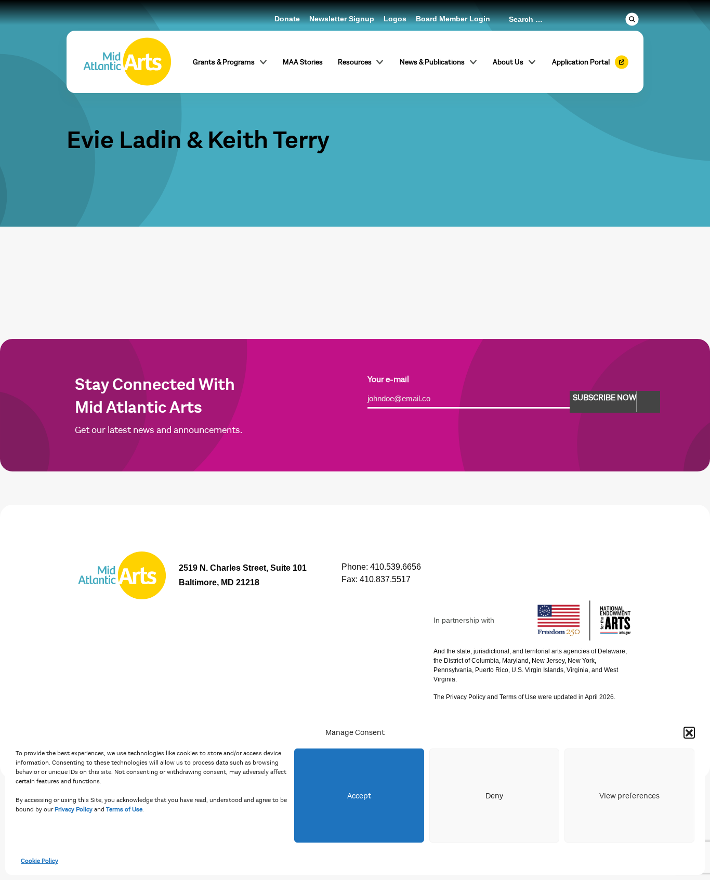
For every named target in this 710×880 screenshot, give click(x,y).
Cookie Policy (39, 860)
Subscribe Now (604, 397)
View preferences (629, 795)
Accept (359, 795)
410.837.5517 (385, 579)
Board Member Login (453, 19)
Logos (395, 19)
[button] (689, 732)
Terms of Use (124, 809)
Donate (287, 19)
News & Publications (432, 62)
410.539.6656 (395, 566)
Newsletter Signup (341, 19)
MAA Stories (303, 62)
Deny (494, 795)
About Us (508, 62)
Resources (355, 62)
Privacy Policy (74, 809)
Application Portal (581, 62)
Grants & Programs (224, 62)
